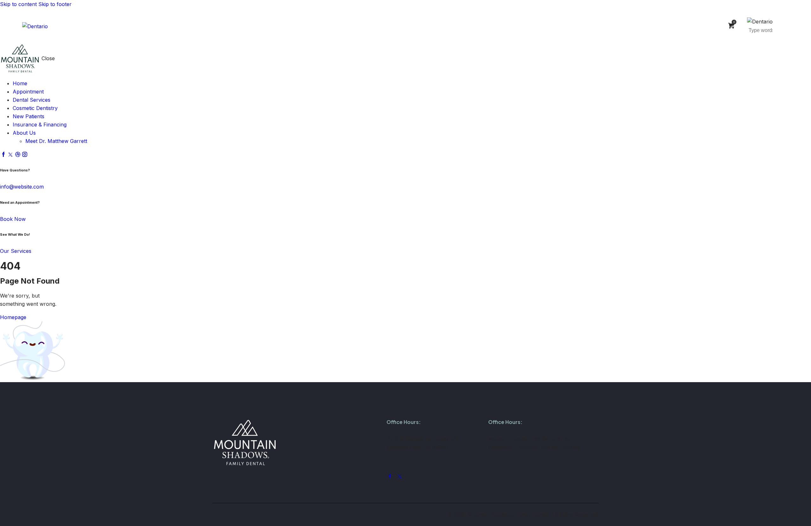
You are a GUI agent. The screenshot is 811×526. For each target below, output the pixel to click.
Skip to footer (55, 4)
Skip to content (18, 4)
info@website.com (22, 186)
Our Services (15, 251)
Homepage (13, 317)
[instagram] (24, 154)
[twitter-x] (10, 154)
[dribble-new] (17, 154)
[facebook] (389, 476)
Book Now (13, 219)
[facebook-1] (3, 154)
